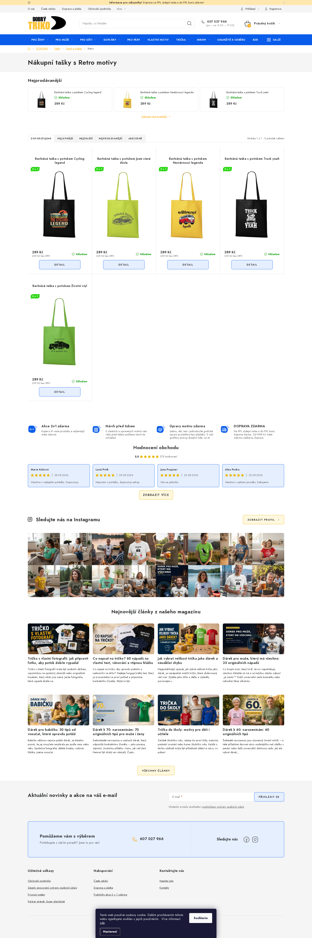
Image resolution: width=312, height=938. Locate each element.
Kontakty (164, 888)
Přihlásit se (269, 797)
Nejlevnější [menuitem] (65, 138)
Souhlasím (201, 918)
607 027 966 (216, 21)
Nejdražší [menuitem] (86, 138)
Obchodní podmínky (99, 9)
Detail (60, 264)
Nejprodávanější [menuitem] (110, 138)
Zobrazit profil (261, 520)
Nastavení (110, 932)
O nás (31, 9)
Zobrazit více (156, 495)
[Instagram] (255, 839)
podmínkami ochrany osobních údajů (223, 807)
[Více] (273, 39)
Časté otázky (48, 9)
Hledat (189, 23)
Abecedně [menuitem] (135, 138)
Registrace (275, 9)
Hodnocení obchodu (156, 447)
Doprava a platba (71, 9)
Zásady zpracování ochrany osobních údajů (52, 888)
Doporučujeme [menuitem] (41, 138)
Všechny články (156, 771)
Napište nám (167, 881)
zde (102, 923)
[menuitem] (40, 39)
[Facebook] (246, 839)
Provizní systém (36, 894)
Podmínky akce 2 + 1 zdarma (110, 894)
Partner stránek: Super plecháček (46, 901)
